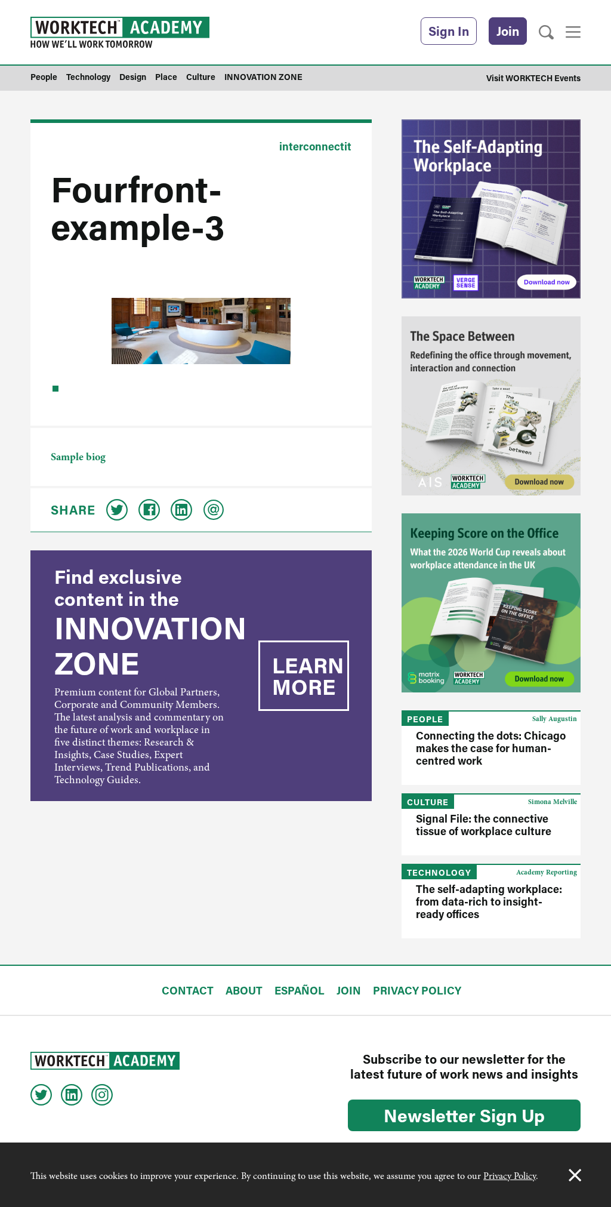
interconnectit (315, 146)
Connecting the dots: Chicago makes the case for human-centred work (491, 748)
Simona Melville (552, 801)
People (425, 719)
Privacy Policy (509, 1176)
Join (507, 31)
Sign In (448, 31)
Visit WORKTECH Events (533, 78)
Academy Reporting (546, 872)
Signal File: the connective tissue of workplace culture (483, 824)
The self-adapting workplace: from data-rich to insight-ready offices (489, 901)
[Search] (546, 32)
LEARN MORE (308, 676)
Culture (428, 802)
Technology (439, 872)
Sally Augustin (554, 718)
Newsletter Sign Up (464, 1115)
